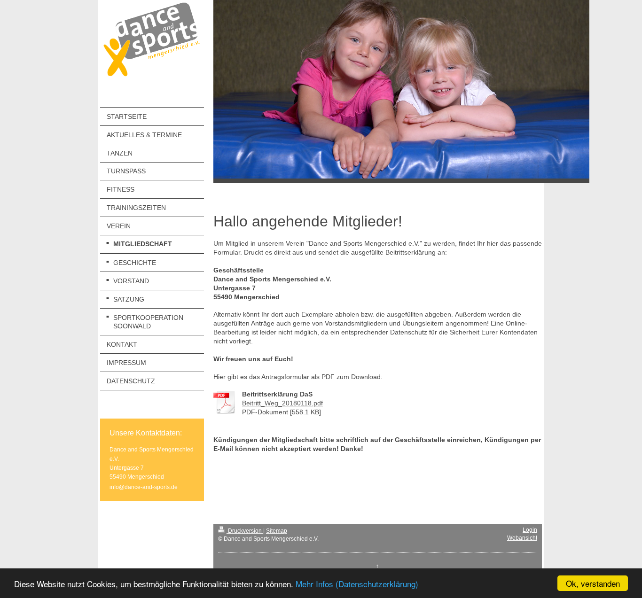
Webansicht (522, 538)
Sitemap (276, 531)
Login (530, 530)
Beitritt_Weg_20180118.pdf (282, 403)
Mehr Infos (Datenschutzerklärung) (357, 584)
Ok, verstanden (593, 583)
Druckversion (245, 531)
